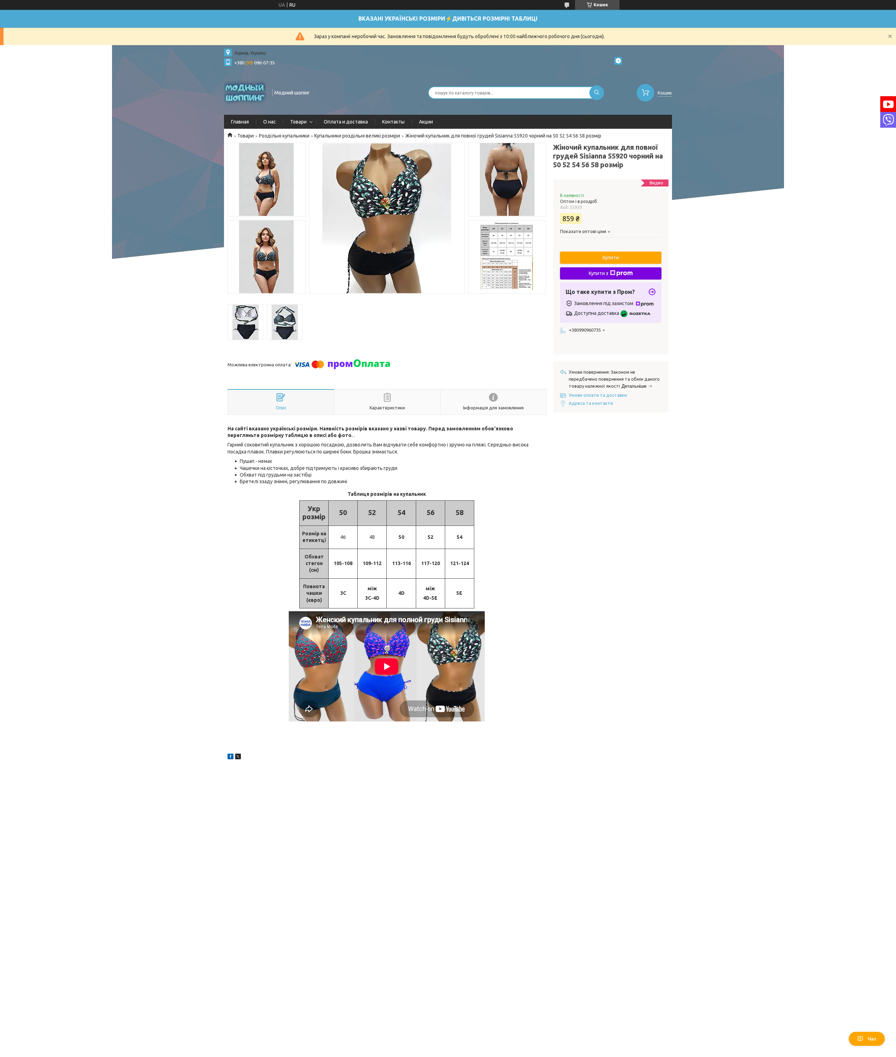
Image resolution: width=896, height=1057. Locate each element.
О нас (269, 121)
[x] (238, 757)
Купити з (598, 273)
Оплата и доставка (346, 121)
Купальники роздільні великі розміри (357, 136)
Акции (426, 121)
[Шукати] (596, 92)
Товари (298, 121)
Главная (240, 121)
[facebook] (230, 757)
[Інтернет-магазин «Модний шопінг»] (245, 92)
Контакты (393, 121)
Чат (872, 1039)
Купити (611, 257)
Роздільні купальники (284, 136)
